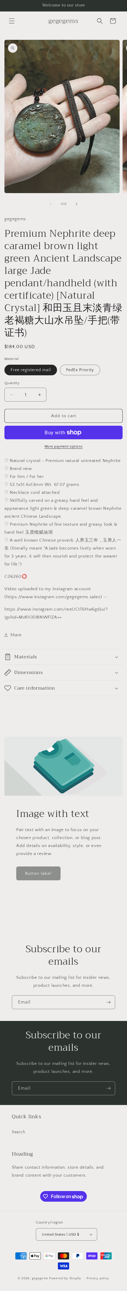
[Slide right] (76, 204)
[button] (11, 20)
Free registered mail (31, 370)
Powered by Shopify (65, 1278)
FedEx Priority (80, 370)
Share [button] (16, 635)
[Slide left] (50, 204)
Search (18, 1132)
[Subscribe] (108, 1002)
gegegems (40, 1278)
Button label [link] (38, 873)
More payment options (64, 446)
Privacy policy (98, 1278)
